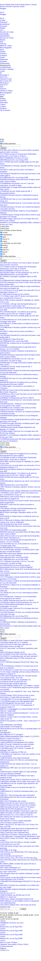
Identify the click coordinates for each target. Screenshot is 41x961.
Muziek (2, 40)
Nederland (3, 22)
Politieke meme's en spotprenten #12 (15, 680)
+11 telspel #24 (8, 897)
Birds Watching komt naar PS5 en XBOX (17, 398)
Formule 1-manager (7, 69)
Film (1, 42)
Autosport (3, 55)
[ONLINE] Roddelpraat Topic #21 (15, 809)
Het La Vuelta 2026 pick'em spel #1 (15, 697)
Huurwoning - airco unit (11, 678)
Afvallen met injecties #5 (11, 856)
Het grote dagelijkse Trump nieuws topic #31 (19, 811)
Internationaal (4, 24)
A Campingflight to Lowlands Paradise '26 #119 (19, 709)
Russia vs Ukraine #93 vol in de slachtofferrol (19, 670)
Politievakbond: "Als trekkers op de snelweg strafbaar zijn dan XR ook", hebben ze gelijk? (18, 313)
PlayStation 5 (4, 83)
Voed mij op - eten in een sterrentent (15, 746)
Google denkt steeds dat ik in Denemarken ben (19, 828)
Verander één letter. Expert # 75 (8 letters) (17, 807)
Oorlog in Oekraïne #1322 (12, 652)
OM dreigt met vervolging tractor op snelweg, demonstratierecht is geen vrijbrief (18, 383)
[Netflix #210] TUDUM (11, 879)
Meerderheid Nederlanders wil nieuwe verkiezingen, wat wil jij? (16, 605)
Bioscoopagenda (5, 48)
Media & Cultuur (6, 46)
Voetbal (2, 51)
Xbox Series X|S (6, 81)
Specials (16, 6)
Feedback (3, 108)
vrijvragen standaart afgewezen (13, 683)
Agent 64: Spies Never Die (12, 339)
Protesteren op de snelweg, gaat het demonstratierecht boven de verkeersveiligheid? (16, 566)
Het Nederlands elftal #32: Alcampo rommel (18, 676)
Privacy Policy (23, 944)
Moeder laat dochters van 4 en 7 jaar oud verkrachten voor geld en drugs (17, 184)
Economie (3, 26)
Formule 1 (3, 53)
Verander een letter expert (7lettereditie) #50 (18, 813)
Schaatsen (3, 61)
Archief (21, 6)
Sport (2, 49)
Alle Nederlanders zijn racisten (13, 801)
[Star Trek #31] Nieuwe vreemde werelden (18, 842)
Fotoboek (3, 100)
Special (4, 252)
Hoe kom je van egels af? (11, 646)
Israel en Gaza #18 (9, 844)
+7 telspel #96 (7, 711)
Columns (34, 4)
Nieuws (27, 4)
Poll (3, 254)
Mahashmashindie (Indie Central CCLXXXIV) (19, 736)
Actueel (2, 20)
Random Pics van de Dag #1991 (14, 160)
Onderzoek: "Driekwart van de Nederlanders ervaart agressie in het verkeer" (18, 405)
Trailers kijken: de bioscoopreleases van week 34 (19, 272)
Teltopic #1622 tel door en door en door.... (18, 695)
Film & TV (4, 85)
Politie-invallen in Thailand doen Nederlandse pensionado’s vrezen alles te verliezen (18, 155)
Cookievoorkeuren (6, 946)
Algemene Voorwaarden (8, 944)
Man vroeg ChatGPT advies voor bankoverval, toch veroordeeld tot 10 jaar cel (19, 297)
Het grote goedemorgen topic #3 (14, 830)
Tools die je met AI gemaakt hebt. (14, 832)
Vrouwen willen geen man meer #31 (16, 644)
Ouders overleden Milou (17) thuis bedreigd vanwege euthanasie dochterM (18, 773)
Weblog (7, 4)
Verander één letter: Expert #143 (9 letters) (17, 803)
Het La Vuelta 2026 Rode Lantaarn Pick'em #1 (18, 640)
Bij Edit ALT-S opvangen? (11, 734)
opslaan (3, 148)
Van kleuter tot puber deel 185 (13, 682)
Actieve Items (19, 4)
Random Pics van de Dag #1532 (14, 616)
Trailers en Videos (6, 91)
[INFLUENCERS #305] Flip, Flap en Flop (18, 654)
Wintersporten (5, 63)
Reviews (3, 6)
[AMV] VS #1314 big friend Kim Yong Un (18, 699)
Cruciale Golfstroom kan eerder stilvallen (17, 744)
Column (5, 247)
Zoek (12, 4)
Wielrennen (4, 59)
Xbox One (3, 77)
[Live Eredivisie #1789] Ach (13, 752)
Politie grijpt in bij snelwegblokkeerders (17, 701)
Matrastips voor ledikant (11, 725)
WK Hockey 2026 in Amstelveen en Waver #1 (19, 779)
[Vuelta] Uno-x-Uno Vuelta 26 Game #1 (16, 815)
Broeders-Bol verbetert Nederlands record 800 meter (20, 280)
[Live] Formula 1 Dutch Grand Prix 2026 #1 (18, 834)
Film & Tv (6, 239)
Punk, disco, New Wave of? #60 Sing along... (19, 858)
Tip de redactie (5, 110)
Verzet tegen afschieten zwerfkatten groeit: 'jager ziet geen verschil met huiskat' (19, 424)
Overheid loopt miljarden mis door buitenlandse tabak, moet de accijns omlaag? (19, 554)
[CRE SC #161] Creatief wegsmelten (15, 821)
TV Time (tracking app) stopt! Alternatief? (17, 795)
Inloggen (3, 8)
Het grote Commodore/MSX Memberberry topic (20, 836)
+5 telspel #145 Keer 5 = (11, 738)
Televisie (3, 44)
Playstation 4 (4, 75)
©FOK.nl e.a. (5, 950)
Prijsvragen (4, 102)
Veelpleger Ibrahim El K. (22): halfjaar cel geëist (19, 685)
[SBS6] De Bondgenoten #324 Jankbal (17, 742)
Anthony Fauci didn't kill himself (14, 758)
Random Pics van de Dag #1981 (14, 559)
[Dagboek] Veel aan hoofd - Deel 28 (16, 703)
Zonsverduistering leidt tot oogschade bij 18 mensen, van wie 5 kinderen (18, 348)
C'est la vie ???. (8, 893)
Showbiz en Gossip (6, 32)
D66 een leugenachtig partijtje (13, 530)
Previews (9, 6)
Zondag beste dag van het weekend (14, 294)
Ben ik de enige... (9, 850)
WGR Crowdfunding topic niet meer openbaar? (19, 656)
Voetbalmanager (5, 67)
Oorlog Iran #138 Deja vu (12, 740)
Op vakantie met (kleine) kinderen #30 (16, 899)
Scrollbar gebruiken (9, 143)
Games (2, 71)
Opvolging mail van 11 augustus (14, 642)
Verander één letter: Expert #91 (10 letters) (18, 805)
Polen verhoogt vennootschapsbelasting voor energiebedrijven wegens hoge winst (18, 305)
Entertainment (5, 36)
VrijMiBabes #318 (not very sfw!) (14, 158)
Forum (2, 4)
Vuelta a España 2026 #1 (12, 822)
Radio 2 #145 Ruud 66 (11, 727)
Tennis (2, 57)
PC (1, 73)
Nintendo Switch (6, 79)
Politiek (2, 28)
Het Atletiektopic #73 (10, 868)
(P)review (5, 250)
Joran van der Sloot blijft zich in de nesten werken (20, 877)
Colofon (3, 106)
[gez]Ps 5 (5, 732)
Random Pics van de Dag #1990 (14, 177)
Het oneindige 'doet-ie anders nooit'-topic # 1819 (20, 781)
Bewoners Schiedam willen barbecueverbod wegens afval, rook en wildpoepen (18, 409)
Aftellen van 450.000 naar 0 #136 (15, 895)
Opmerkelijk (4, 34)
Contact (2, 104)
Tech (1, 30)
